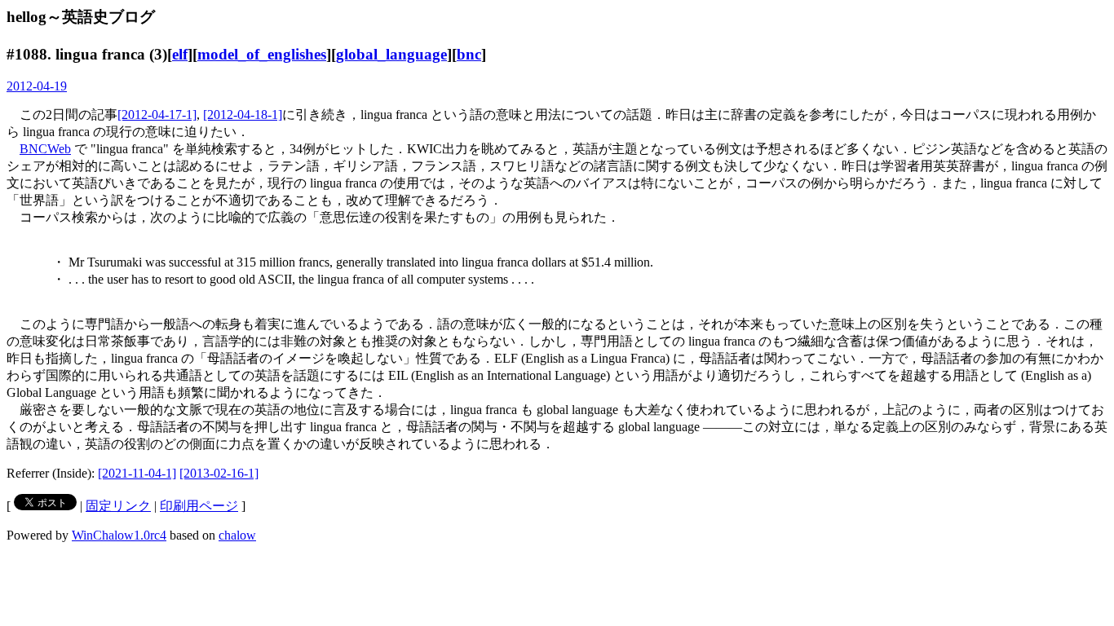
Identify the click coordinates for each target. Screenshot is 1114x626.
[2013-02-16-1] (219, 473)
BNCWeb (45, 149)
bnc (469, 54)
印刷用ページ (199, 506)
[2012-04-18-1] (242, 114)
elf (180, 54)
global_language (391, 54)
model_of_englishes (261, 54)
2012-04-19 (37, 86)
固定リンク (118, 506)
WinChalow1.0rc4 (119, 535)
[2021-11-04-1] (137, 473)
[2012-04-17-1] (157, 114)
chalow (237, 535)
